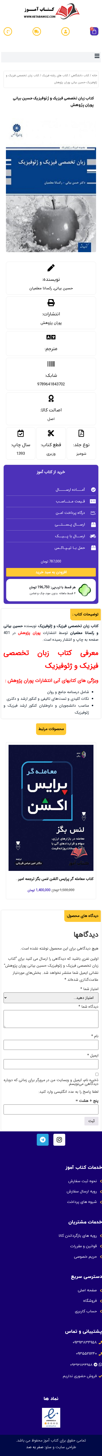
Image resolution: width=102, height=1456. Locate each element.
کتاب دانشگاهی (80, 75)
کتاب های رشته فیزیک (55, 75)
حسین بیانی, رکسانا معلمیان (51, 288)
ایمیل (92, 1056)
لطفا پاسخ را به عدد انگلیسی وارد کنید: (68, 1092)
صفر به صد (34, 1447)
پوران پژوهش (51, 323)
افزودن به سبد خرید (51, 572)
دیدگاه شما (88, 1007)
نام (94, 1036)
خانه (94, 75)
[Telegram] (43, 1140)
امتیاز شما (89, 989)
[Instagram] (59, 1140)
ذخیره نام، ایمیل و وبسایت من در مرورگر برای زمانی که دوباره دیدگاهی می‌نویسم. (51, 1082)
